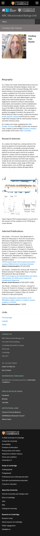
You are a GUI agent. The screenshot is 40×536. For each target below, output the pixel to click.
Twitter (4, 325)
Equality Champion (29, 128)
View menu (3, 3)
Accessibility (6, 444)
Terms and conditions (9, 457)
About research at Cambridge (12, 522)
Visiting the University (9, 508)
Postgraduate (6, 473)
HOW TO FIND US (8, 367)
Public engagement (8, 525)
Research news (7, 518)
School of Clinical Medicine (11, 412)
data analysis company (11, 116)
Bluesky (4, 399)
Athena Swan (6, 419)
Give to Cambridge (8, 497)
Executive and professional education (15, 480)
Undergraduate (7, 469)
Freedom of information (10, 447)
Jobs (3, 501)
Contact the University (9, 441)
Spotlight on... (6, 529)
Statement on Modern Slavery (12, 454)
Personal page (7, 317)
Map (3, 505)
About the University (9, 490)
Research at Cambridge (10, 514)
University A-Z (7, 460)
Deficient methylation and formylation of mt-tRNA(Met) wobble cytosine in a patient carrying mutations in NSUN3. (18, 300)
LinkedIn (5, 321)
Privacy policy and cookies (11, 450)
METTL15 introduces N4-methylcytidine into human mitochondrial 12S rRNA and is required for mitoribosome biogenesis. (19, 278)
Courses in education (9, 484)
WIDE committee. (25, 131)
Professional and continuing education (15, 477)
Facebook (5, 395)
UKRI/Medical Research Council (13, 416)
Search (37, 3)
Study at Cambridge (9, 465)
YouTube (5, 402)
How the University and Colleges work (15, 494)
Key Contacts (6, 370)
